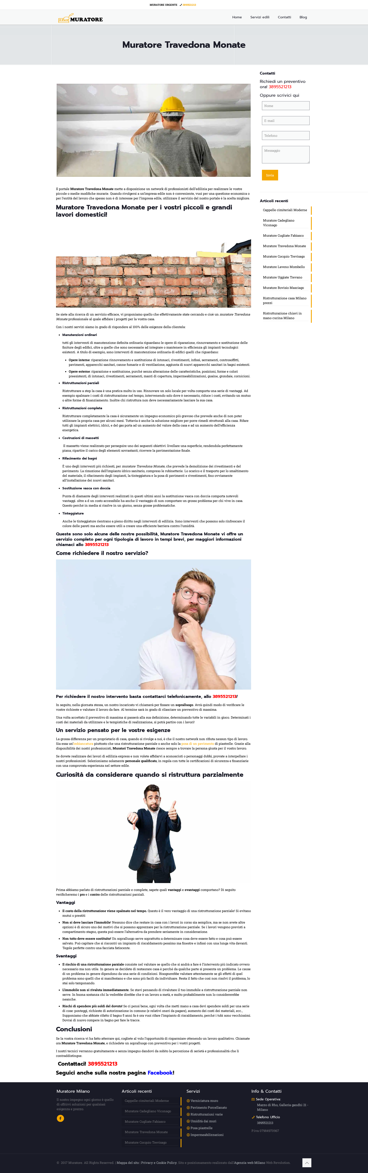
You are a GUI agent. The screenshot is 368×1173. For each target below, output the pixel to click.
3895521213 (189, 4)
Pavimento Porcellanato (209, 1107)
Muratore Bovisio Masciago (283, 287)
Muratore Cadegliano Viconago (278, 222)
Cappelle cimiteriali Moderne (285, 210)
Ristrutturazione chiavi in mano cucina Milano (282, 315)
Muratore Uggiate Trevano (282, 277)
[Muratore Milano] (81, 17)
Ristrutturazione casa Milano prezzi (284, 300)
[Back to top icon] (306, 1162)
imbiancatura (83, 743)
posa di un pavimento (197, 743)
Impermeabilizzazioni (207, 1135)
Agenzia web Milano (249, 1162)
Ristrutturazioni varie (207, 1114)
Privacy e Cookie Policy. (159, 1162)
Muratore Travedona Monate (284, 246)
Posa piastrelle (202, 1128)
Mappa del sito (128, 1162)
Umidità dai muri (203, 1121)
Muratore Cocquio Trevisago (284, 256)
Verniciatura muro (204, 1100)
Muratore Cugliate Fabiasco (283, 235)
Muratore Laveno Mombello (284, 267)
